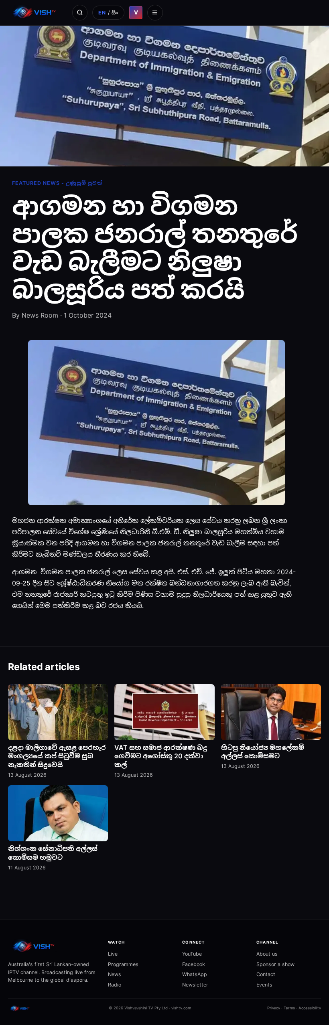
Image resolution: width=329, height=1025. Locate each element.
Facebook (193, 964)
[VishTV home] (35, 12)
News (114, 974)
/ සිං (108, 13)
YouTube (192, 954)
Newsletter (195, 985)
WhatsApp (194, 974)
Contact (265, 974)
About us (267, 954)
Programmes (123, 964)
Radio (114, 985)
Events (264, 985)
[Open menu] (154, 12)
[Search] (79, 12)
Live (113, 954)
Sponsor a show (275, 964)
